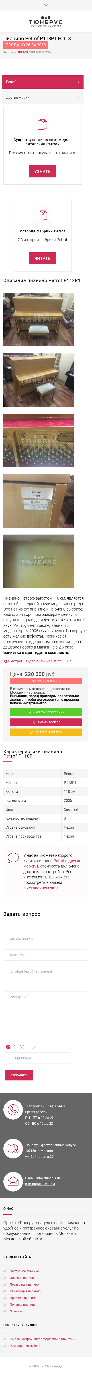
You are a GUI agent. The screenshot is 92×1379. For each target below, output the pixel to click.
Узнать (42, 171)
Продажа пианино (23, 1298)
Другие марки (17, 97)
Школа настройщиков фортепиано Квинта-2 (42, 1339)
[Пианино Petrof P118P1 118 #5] (38, 561)
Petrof (58, 860)
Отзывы (16, 1311)
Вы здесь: (10, 52)
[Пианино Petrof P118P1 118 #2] (38, 380)
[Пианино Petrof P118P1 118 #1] (38, 320)
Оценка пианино (22, 1278)
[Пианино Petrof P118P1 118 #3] (38, 440)
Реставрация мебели (25, 1345)
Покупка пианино (23, 1304)
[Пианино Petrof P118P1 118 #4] (38, 501)
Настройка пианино (24, 1271)
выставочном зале (41, 888)
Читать (42, 258)
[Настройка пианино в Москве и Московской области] (46, 21)
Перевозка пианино (24, 1284)
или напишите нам (40, 1184)
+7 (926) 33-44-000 (54, 1106)
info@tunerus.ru (48, 1178)
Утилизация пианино (25, 1291)
